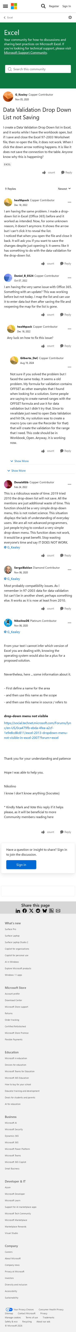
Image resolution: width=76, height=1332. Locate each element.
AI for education (12, 1103)
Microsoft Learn (12, 1200)
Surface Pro (10, 929)
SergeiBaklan (23, 567)
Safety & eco (11, 1321)
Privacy (43, 1313)
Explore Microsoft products (18, 968)
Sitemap (9, 1313)
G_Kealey (21, 94)
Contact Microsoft (26, 1313)
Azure (8, 1187)
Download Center (13, 1000)
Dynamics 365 (12, 1135)
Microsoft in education (16, 1058)
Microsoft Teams (13, 1155)
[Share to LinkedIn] (18, 910)
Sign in (21, 864)
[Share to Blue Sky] (45, 910)
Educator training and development (22, 1090)
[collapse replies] (38, 197)
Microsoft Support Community (25, 52)
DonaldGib (21, 482)
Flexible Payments (13, 1039)
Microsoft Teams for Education (19, 1071)
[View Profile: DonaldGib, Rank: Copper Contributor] (8, 484)
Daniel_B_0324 (23, 276)
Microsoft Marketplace (16, 1219)
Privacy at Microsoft (14, 1271)
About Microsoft (13, 1258)
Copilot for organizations (17, 948)
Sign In (66, 6)
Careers (9, 1251)
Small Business (12, 1168)
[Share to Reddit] (38, 910)
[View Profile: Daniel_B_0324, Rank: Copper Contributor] (8, 278)
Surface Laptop (12, 935)
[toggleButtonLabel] (70, 17)
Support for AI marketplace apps (20, 1206)
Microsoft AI (11, 1122)
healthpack (21, 200)
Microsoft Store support (16, 1006)
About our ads (43, 1321)
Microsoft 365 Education (17, 1077)
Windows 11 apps (13, 974)
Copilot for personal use (16, 955)
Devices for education (15, 1064)
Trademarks (48, 1317)
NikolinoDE (21, 621)
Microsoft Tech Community (18, 1213)
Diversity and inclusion (16, 1284)
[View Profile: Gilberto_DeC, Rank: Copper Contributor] (14, 360)
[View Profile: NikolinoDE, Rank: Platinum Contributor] (8, 623)
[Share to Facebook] (24, 910)
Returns (9, 1013)
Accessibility (11, 1291)
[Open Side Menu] (5, 6)
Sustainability (11, 1297)
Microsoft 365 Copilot (15, 1161)
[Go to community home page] (14, 6)
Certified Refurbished (15, 1026)
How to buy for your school (18, 1084)
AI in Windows (12, 961)
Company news (12, 1264)
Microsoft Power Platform (17, 1148)
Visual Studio (11, 1233)
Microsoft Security (14, 1129)
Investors (9, 1278)
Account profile (12, 993)
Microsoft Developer (15, 1193)
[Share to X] (31, 910)
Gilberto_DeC (29, 358)
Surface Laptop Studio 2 (16, 942)
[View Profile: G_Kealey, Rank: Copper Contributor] (8, 97)
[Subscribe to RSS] (51, 910)
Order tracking (12, 1019)
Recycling (27, 1321)
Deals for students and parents (20, 1097)
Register (54, 6)
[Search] (43, 6)
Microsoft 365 (11, 1142)
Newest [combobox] (64, 189)
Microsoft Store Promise (17, 1032)
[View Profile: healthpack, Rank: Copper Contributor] (8, 202)
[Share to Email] (58, 910)
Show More (21, 461)
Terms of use (32, 1317)
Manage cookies (13, 1317)
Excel (10, 17)
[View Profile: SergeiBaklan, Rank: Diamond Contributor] (8, 570)
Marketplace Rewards (15, 1226)
